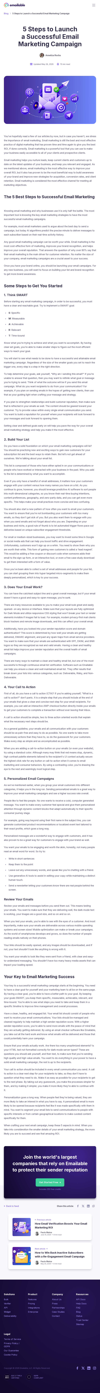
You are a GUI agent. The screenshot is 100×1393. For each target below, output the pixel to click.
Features (32, 1299)
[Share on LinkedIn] (88, 1206)
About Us (56, 1299)
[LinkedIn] (88, 1368)
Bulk (6, 1299)
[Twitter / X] (83, 1368)
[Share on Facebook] (77, 1206)
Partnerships (58, 1307)
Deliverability (10, 1316)
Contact (56, 1316)
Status (79, 1316)
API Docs (80, 1299)
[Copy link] (93, 1206)
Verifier (7, 1303)
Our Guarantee (11, 1350)
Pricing (31, 1303)
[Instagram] (94, 1368)
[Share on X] (83, 1206)
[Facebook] (77, 1368)
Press (55, 1303)
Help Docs (81, 1303)
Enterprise (33, 1312)
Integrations (34, 1307)
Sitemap (80, 1324)
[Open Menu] (93, 5)
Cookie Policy (10, 1354)
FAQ (78, 1307)
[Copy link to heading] (6, 202)
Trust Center (82, 1320)
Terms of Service (12, 1339)
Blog (6, 13)
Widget (7, 1312)
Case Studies (58, 1312)
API (6, 1307)
